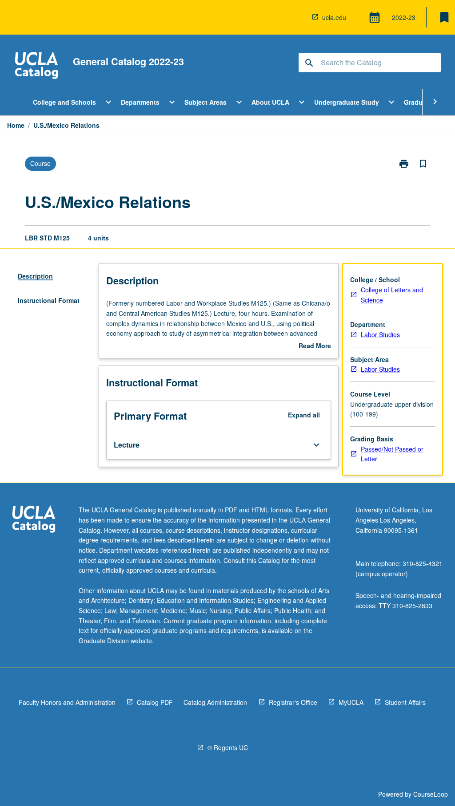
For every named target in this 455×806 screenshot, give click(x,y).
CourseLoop (430, 794)
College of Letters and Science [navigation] (392, 294)
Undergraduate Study (346, 102)
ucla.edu (334, 17)
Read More (315, 346)
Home (15, 125)
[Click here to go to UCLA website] (34, 520)
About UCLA (270, 102)
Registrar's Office (293, 702)
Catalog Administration (215, 702)
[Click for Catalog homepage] (36, 66)
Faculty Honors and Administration (67, 702)
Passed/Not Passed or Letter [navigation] (392, 454)
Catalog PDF (155, 702)
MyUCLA (351, 702)
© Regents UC (228, 747)
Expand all (304, 414)
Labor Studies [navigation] (380, 334)
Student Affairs (405, 702)
